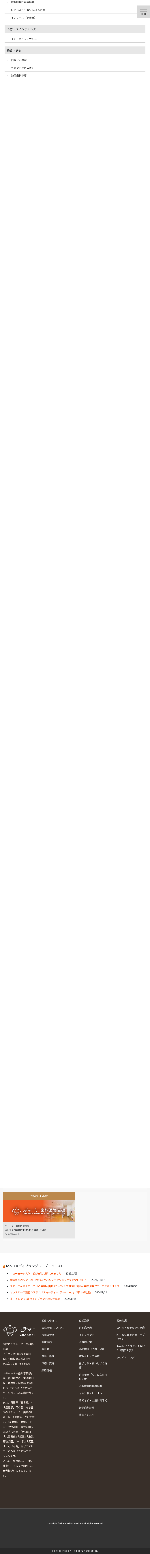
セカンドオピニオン (90, 1393)
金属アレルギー (88, 1414)
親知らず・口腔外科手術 (93, 1400)
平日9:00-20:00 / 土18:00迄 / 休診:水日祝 (74, 1550)
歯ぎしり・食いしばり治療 (93, 1365)
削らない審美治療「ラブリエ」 (131, 1337)
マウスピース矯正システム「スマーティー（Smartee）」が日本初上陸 (50, 1292)
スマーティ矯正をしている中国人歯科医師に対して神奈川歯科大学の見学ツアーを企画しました (65, 1286)
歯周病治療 (85, 1327)
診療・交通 (48, 1363)
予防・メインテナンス (24, 39)
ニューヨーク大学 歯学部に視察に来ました (35, 1273)
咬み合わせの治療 (89, 1356)
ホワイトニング (125, 1357)
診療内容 (47, 1342)
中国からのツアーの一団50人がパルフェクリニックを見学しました (48, 1280)
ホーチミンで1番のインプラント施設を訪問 (35, 1298)
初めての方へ (49, 1320)
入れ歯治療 (85, 1342)
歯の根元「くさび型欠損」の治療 (93, 1377)
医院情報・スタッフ (53, 1327)
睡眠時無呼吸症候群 (90, 1386)
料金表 (45, 1349)
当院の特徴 (48, 1335)
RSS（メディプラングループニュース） (35, 1265)
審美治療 (122, 1320)
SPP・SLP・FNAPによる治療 (28, 10)
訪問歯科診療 (86, 1407)
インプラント (86, 1335)
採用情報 (47, 1370)
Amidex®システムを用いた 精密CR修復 (131, 1348)
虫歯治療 (84, 1320)
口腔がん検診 (19, 60)
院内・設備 (48, 1356)
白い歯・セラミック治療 (131, 1327)
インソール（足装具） (24, 17)
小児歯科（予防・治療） (93, 1349)
